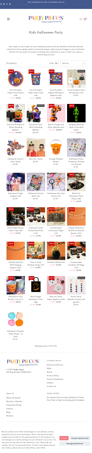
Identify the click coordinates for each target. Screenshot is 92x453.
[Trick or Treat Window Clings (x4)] (36, 251)
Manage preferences (75, 444)
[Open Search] (81, 19)
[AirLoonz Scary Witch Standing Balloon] (36, 113)
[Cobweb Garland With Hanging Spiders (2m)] (15, 251)
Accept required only (80, 438)
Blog (8, 412)
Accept (64, 438)
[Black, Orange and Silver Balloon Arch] (56, 113)
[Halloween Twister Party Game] (15, 147)
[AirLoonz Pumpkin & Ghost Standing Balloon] (15, 113)
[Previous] (25, 4)
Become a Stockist (14, 401)
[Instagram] (3, 4)
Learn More (40, 448)
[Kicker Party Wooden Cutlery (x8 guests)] (76, 285)
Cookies (50, 383)
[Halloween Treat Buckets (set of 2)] (15, 285)
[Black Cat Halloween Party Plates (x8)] (76, 182)
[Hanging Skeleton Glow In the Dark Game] (76, 113)
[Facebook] (1, 4)
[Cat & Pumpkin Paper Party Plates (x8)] (15, 78)
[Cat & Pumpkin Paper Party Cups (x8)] (36, 78)
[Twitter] (10, 4)
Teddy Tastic (18, 369)
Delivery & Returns (55, 365)
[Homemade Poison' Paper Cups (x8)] (15, 216)
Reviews (9, 416)
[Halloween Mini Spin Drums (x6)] (56, 182)
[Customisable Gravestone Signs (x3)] (56, 216)
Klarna (49, 372)
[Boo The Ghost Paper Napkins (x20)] (56, 285)
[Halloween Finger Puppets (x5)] (15, 182)
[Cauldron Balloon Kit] (56, 251)
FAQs (49, 368)
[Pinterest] (7, 4)
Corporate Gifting (13, 405)
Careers (9, 409)
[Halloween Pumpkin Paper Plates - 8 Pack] (15, 319)
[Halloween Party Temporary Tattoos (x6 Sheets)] (76, 147)
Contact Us (51, 386)
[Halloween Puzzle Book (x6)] (36, 182)
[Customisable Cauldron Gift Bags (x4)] (76, 251)
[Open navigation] (8, 19)
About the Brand (13, 398)
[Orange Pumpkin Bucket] (56, 147)
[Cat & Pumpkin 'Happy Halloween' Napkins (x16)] (56, 78)
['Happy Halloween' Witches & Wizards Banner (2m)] (76, 216)
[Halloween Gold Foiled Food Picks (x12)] (36, 216)
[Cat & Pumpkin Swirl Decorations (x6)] (76, 78)
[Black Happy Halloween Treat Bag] (36, 285)
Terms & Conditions (55, 379)
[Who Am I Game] (36, 147)
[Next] (66, 4)
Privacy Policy (53, 376)
